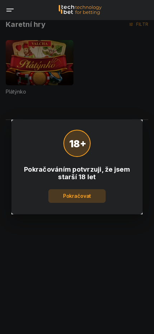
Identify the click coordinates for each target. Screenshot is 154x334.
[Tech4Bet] (80, 10)
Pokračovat (77, 196)
